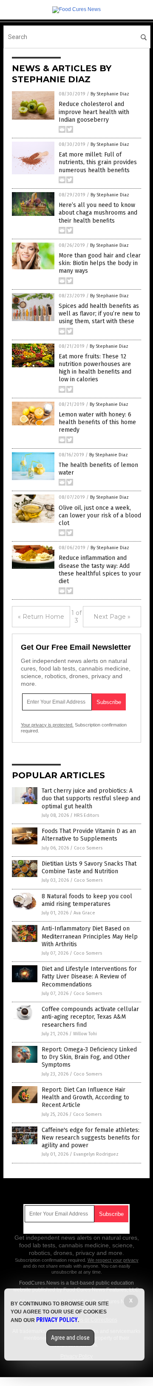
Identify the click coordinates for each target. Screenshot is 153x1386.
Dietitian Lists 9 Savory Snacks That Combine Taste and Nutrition (89, 867)
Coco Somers (88, 848)
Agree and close (70, 1337)
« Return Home (41, 616)
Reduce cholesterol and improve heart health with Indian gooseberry (94, 112)
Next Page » (112, 616)
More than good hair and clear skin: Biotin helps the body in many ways (100, 263)
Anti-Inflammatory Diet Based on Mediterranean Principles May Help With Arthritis (90, 936)
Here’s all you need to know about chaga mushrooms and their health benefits (98, 212)
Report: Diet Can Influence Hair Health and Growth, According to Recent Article (85, 1097)
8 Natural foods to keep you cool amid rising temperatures (87, 900)
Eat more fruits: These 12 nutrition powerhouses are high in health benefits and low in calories (95, 368)
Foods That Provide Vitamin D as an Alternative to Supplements (89, 834)
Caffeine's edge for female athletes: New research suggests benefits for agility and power (91, 1137)
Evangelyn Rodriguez (96, 1154)
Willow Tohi (85, 1034)
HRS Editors (86, 815)
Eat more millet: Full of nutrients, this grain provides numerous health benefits (98, 162)
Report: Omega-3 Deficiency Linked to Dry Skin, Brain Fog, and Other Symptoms (89, 1057)
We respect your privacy (113, 1260)
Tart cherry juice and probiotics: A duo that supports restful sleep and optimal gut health (91, 798)
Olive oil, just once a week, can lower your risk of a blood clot (100, 515)
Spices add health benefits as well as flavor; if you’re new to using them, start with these (99, 313)
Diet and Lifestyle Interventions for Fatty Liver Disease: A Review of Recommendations (89, 976)
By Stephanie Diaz (110, 94)
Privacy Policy (57, 1319)
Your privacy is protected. (47, 724)
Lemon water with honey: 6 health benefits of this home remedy (97, 422)
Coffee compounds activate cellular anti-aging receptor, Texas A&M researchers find (90, 1017)
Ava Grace (84, 913)
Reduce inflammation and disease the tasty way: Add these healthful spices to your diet (100, 569)
